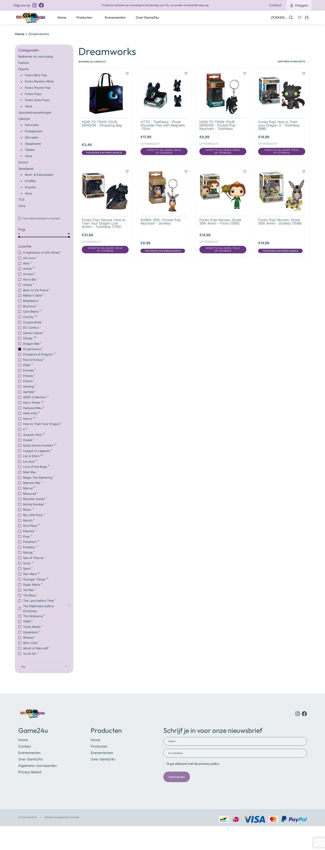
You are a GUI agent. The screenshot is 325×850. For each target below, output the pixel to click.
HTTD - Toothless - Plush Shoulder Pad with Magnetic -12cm (162, 125)
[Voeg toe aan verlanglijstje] (127, 72)
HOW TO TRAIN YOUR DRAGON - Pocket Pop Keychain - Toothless (217, 125)
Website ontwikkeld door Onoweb (61, 817)
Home (20, 34)
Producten (106, 730)
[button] (104, 153)
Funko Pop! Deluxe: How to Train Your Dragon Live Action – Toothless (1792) (103, 223)
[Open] (299, 17)
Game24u (33, 730)
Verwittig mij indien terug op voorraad (164, 151)
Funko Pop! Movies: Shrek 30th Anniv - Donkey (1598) (280, 221)
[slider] (19, 237)
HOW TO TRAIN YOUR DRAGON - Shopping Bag (102, 123)
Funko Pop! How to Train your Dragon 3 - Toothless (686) (279, 125)
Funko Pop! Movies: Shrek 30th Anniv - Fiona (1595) (220, 221)
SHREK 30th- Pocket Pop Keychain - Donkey (160, 221)
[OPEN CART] (307, 17)
